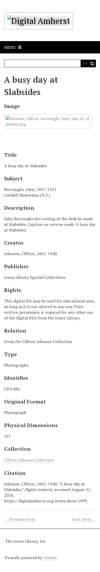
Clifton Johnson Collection (29, 460)
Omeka (49, 557)
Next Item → (84, 519)
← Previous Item (19, 519)
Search (92, 63)
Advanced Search (84, 63)
